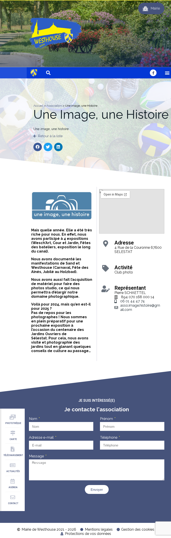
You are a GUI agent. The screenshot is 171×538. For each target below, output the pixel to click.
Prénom (107, 419)
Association (54, 105)
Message (37, 456)
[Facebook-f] (153, 72)
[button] (167, 73)
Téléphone (109, 437)
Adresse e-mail (42, 437)
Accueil (38, 105)
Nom (33, 419)
